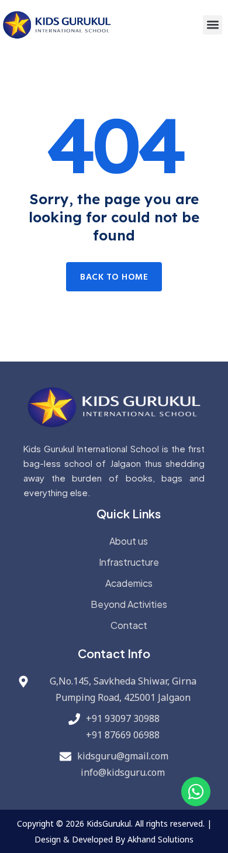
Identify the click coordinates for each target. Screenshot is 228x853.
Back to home (114, 277)
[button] (212, 25)
